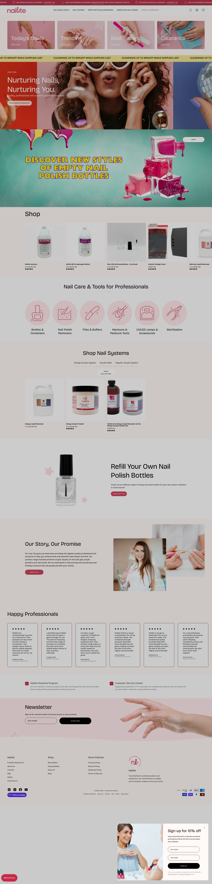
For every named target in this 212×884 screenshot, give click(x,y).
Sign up (183, 866)
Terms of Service (185, 874)
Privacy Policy (172, 874)
